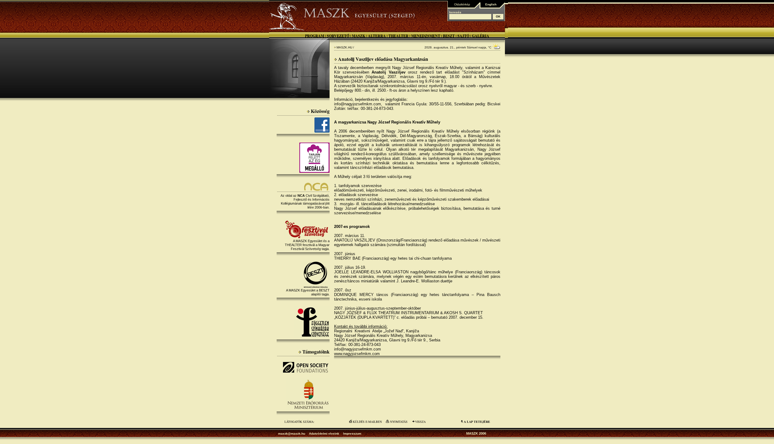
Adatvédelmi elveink (324, 433)
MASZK (358, 35)
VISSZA (420, 421)
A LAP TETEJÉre (477, 421)
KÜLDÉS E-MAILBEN (367, 421)
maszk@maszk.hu (291, 433)
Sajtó (463, 35)
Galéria (480, 35)
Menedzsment (425, 35)
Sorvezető (338, 35)
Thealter (398, 35)
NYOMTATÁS (399, 421)
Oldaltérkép (462, 4)
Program (314, 35)
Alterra (377, 35)
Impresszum (352, 433)
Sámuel (472, 47)
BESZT (449, 35)
